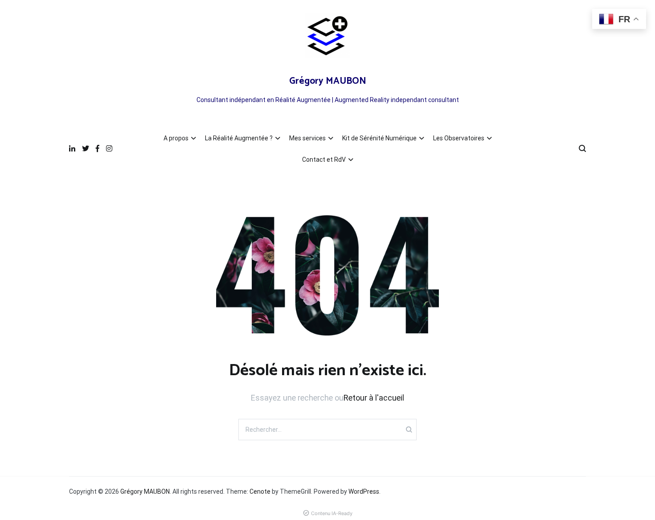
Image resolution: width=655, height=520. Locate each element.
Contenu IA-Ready (331, 513)
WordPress (363, 491)
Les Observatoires (458, 138)
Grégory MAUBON (327, 81)
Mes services (307, 138)
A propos (176, 138)
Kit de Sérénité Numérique (379, 138)
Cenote (260, 491)
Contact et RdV (324, 159)
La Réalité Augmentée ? (239, 138)
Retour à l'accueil (374, 397)
